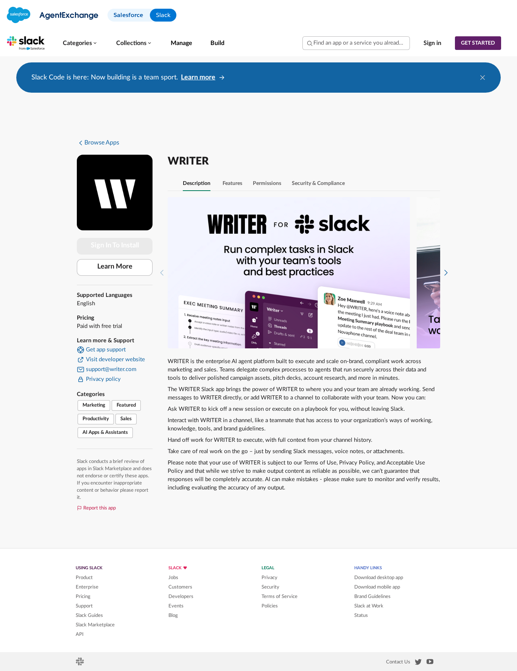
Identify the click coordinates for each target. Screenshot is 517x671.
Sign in (432, 43)
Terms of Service (279, 596)
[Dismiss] (483, 77)
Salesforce (128, 15)
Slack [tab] (163, 15)
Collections (131, 43)
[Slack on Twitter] (418, 663)
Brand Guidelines (372, 596)
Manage (181, 43)
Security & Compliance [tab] (318, 183)
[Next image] (446, 272)
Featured (126, 405)
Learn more (198, 77)
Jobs (173, 577)
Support (84, 606)
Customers (180, 587)
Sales (126, 418)
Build (217, 43)
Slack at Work (368, 606)
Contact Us (398, 662)
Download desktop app (378, 577)
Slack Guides (89, 615)
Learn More (114, 266)
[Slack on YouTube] (430, 663)
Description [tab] (196, 183)
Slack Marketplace (95, 625)
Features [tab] (232, 183)
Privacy (269, 577)
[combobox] (356, 43)
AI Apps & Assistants (105, 432)
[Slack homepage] (80, 664)
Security (270, 587)
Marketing (94, 405)
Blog (173, 615)
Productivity (96, 418)
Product (84, 577)
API (80, 634)
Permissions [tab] (267, 183)
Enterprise (87, 587)
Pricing (83, 596)
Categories (77, 43)
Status (361, 615)
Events (176, 606)
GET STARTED (478, 43)
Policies (270, 606)
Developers (180, 596)
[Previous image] (162, 272)
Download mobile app (377, 587)
